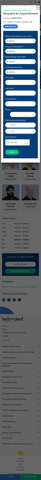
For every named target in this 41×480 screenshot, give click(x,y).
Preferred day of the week (15, 57)
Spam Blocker (10, 137)
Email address (11, 99)
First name (10, 77)
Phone (8, 109)
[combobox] (7, 114)
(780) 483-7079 (10, 26)
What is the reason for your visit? (19, 36)
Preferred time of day (13, 67)
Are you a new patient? (15, 46)
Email (12, 131)
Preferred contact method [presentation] (15, 120)
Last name (10, 88)
